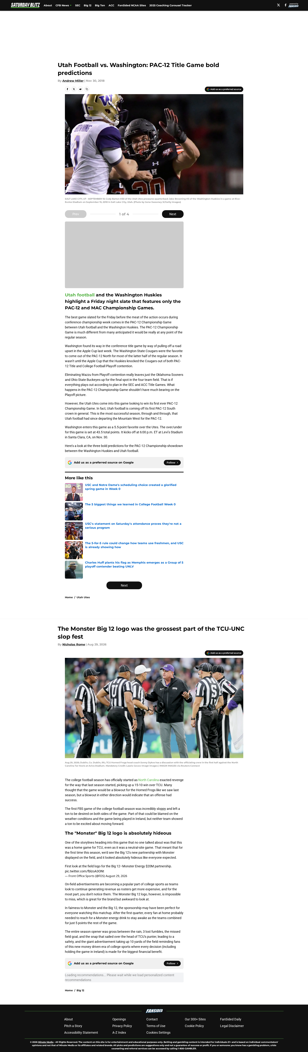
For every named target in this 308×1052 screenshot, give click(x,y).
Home (69, 597)
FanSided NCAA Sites (132, 5)
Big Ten (100, 5)
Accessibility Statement (81, 1032)
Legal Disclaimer (232, 1026)
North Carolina (148, 780)
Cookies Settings (158, 1032)
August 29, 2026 (116, 876)
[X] (278, 5)
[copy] (86, 89)
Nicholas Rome (73, 644)
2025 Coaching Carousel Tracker (170, 5)
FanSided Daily (230, 1019)
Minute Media (45, 1042)
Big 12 (87, 5)
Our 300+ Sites (195, 1019)
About (48, 5)
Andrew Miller (73, 80)
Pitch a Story (73, 1026)
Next (172, 214)
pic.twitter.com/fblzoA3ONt (84, 871)
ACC (111, 5)
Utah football (80, 294)
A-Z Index (119, 1032)
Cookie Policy (194, 1026)
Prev (75, 214)
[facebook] (285, 5)
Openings (119, 1019)
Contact (152, 1019)
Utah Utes (83, 597)
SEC (77, 5)
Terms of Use (155, 1026)
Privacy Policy (122, 1026)
